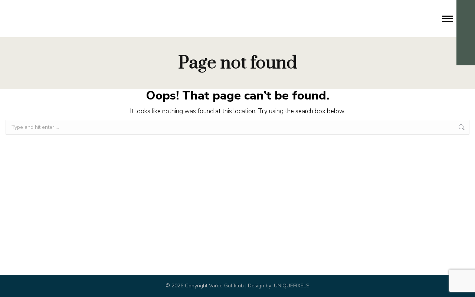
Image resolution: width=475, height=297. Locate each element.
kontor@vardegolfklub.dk (102, 18)
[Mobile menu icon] (447, 18)
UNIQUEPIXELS (291, 285)
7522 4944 (40, 18)
